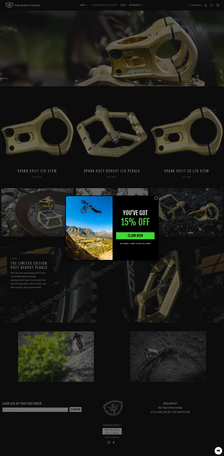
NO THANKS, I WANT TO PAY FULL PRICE (135, 243)
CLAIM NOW (135, 236)
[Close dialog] (156, 197)
